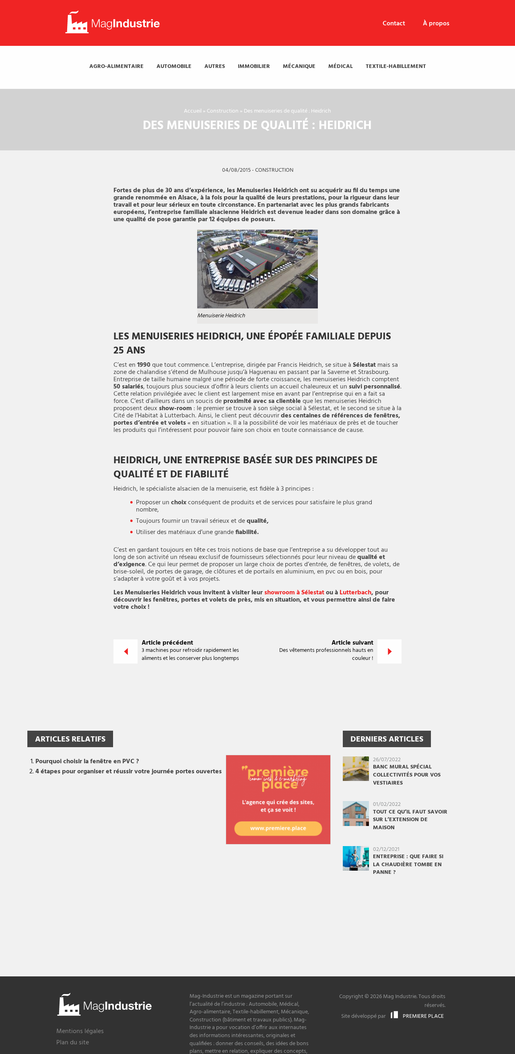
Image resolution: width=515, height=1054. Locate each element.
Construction (223, 111)
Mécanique (299, 66)
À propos (436, 23)
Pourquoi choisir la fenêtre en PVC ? (87, 761)
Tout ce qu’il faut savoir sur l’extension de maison (410, 819)
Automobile (174, 66)
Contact (394, 23)
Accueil (193, 111)
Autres (214, 66)
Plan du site (72, 1043)
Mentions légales (80, 1032)
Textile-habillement (396, 66)
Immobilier (254, 66)
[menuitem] (394, 24)
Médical (340, 66)
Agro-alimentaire (116, 66)
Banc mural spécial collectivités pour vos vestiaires (407, 774)
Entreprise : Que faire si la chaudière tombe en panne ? (408, 864)
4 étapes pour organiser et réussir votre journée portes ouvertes (128, 771)
